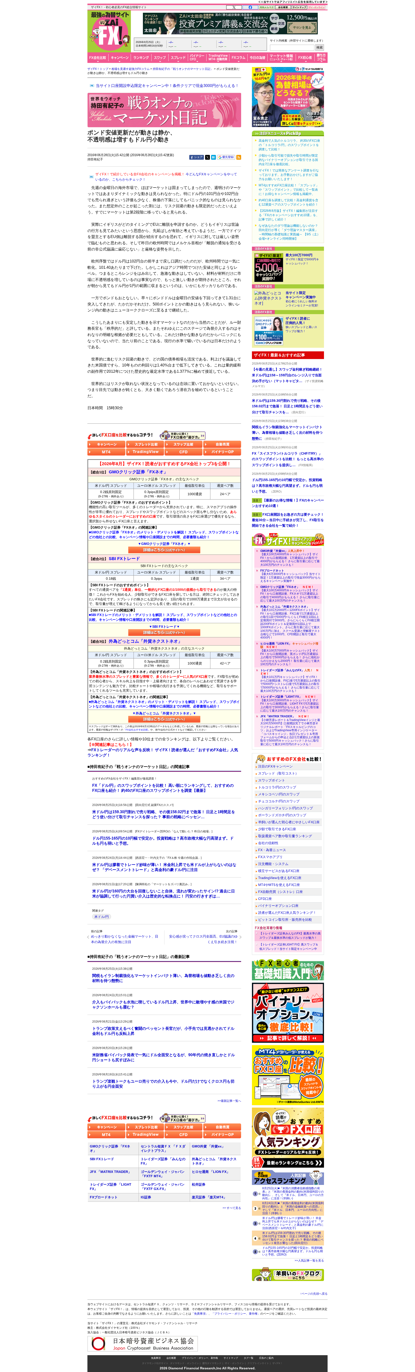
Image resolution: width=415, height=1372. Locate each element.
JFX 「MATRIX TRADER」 (110, 1172)
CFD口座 (265, 899)
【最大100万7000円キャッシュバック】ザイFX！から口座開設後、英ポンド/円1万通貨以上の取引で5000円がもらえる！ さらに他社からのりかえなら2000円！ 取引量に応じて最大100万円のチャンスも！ (290, 654)
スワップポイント (271, 780)
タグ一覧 (248, 1358)
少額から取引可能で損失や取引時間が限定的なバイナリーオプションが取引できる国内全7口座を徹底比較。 (288, 160)
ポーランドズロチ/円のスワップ (282, 815)
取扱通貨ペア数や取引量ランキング (285, 836)
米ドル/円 (101, 917)
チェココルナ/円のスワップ (278, 801)
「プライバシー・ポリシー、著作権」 (235, 1313)
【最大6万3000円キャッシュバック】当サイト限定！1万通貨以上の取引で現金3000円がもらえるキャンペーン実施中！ (290, 576)
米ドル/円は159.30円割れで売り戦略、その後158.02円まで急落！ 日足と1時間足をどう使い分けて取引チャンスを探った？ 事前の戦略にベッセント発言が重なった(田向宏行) (292, 1238)
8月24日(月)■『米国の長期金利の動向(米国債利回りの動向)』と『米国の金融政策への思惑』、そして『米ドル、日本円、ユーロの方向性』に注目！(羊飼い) (293, 1208)
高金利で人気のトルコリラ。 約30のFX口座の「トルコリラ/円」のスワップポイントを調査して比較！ (289, 145)
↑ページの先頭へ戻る (314, 1293)
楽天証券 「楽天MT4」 (209, 1197)
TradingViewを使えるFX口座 (279, 878)
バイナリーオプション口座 (278, 906)
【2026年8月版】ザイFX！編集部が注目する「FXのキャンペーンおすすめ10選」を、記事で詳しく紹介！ (289, 215)
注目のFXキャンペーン (275, 766)
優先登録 (228, 157)
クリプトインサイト (258, 1363)
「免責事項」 (199, 1313)
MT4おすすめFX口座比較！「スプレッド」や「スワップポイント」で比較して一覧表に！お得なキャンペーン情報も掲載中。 (289, 189)
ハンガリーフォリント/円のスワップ (285, 808)
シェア (198, 157)
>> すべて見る (232, 1208)
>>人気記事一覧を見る (309, 1260)
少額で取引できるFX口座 (277, 829)
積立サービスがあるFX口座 (278, 871)
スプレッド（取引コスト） (278, 773)
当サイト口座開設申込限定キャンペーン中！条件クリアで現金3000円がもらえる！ (167, 86)
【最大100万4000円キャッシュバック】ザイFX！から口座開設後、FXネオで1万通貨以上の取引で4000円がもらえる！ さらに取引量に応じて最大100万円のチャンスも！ (290, 594)
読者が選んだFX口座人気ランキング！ (287, 913)
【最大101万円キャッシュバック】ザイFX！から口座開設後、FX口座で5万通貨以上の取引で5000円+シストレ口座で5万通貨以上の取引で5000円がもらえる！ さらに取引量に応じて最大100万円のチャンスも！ (290, 681)
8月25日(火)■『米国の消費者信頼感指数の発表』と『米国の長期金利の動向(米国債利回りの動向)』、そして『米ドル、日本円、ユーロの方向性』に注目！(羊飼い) (293, 1193)
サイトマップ (231, 1358)
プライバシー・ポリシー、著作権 (200, 1358)
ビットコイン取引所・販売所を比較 (285, 919)
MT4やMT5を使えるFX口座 (279, 885)
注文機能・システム (273, 864)
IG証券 (146, 1197)
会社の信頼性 (268, 843)
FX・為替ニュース (272, 850)
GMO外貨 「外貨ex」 (208, 1146)
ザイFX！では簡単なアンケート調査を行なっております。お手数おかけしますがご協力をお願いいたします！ (289, 175)
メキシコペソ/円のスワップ (278, 794)
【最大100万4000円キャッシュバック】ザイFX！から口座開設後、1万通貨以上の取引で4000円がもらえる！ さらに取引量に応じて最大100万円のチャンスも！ (290, 558)
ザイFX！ (277, 1363)
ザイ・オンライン (234, 1363)
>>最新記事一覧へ (229, 1101)
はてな (213, 157)
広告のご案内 (266, 1358)
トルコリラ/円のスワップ (277, 787)
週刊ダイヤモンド (211, 1363)
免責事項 (156, 1358)
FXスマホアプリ (270, 857)
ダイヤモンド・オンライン (184, 1363)
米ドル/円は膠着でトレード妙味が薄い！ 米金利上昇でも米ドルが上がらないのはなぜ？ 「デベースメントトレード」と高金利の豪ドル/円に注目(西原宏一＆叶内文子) (292, 1223)
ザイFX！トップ (97, 69)
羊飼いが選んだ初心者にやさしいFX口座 (289, 822)
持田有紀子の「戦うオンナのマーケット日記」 (183, 69)
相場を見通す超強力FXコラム (130, 69)
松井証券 (198, 1184)
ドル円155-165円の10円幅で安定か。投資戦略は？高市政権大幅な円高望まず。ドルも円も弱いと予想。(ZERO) (292, 1251)
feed (238, 157)
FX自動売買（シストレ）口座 (280, 892)
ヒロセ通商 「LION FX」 (211, 1172)
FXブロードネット (104, 1197)
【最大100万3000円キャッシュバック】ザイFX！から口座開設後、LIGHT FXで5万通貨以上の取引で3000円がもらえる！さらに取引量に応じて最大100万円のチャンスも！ (289, 703)
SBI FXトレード (102, 1159)
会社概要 (171, 1358)
